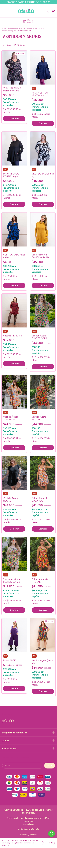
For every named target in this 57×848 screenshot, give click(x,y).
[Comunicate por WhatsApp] (51, 833)
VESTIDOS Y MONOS (34, 29)
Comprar (14, 118)
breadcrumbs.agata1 (9, 31)
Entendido (48, 843)
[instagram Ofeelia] (4, 721)
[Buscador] (47, 11)
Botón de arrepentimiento (28, 829)
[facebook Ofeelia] (11, 721)
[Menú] (3, 11)
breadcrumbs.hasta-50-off (16, 29)
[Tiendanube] (28, 835)
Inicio (4, 29)
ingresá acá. (28, 824)
